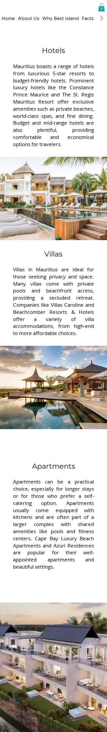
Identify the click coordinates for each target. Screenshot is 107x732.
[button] (60, 18)
